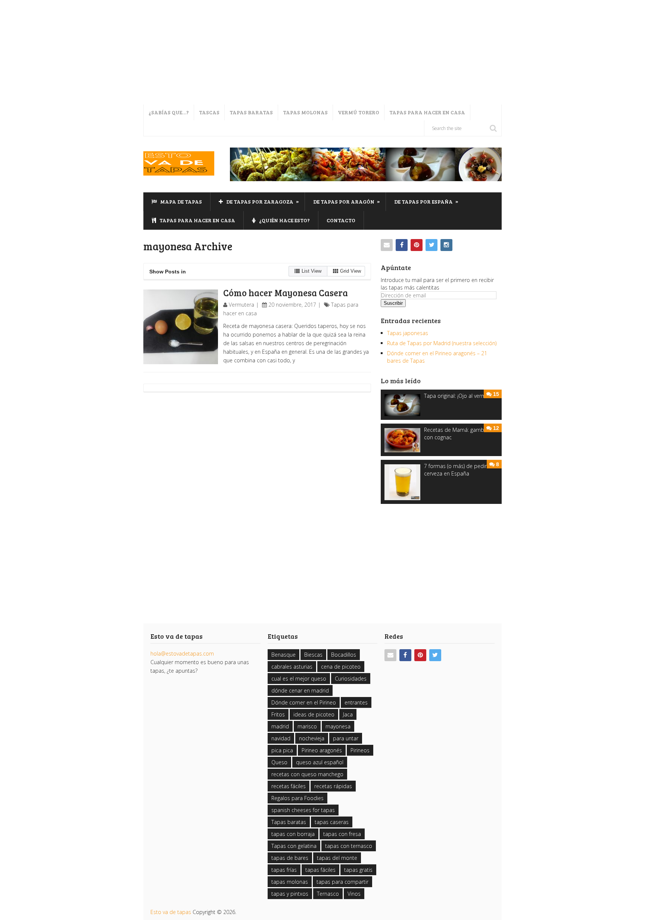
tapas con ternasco (348, 845)
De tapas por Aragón (346, 201)
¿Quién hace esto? (284, 220)
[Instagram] (446, 245)
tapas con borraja (293, 833)
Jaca (348, 714)
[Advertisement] (224, 52)
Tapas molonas (305, 112)
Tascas (209, 112)
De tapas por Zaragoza (262, 201)
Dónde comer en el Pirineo (303, 702)
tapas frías (284, 869)
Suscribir (393, 303)
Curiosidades (351, 678)
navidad (280, 738)
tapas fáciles (320, 869)
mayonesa (337, 726)
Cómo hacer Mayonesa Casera (285, 292)
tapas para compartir (342, 881)
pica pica (282, 750)
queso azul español (319, 762)
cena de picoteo (341, 666)
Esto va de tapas (170, 912)
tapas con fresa (342, 833)
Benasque (283, 654)
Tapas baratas (251, 112)
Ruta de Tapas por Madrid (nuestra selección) (441, 343)
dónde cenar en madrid (300, 690)
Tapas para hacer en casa (427, 112)
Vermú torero (358, 112)
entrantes (356, 702)
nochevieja (311, 738)
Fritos (278, 714)
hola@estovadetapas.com (182, 653)
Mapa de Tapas (180, 201)
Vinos (354, 893)
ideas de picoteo (313, 714)
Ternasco (328, 893)
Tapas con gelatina (294, 845)
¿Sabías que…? (169, 112)
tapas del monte (337, 857)
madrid (280, 726)
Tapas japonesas (407, 333)
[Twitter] (431, 245)
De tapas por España (426, 201)
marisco (307, 726)
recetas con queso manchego (307, 774)
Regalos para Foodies (297, 798)
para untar (345, 738)
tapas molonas (289, 881)
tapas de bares (289, 857)
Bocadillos (343, 654)
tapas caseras (332, 821)
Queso (279, 762)
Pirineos (360, 750)
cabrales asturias (291, 666)
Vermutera (241, 304)
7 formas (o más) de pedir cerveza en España (455, 469)
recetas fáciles (288, 786)
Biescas (313, 654)
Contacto (341, 220)
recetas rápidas (333, 786)
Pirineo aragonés (322, 750)
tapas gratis (358, 869)
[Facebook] (402, 245)
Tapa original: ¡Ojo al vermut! (458, 395)
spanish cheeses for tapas (303, 810)
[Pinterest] (417, 245)
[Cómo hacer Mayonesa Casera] (180, 326)
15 (496, 394)
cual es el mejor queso (298, 678)
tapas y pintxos (289, 893)
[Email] (387, 245)
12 (496, 428)
